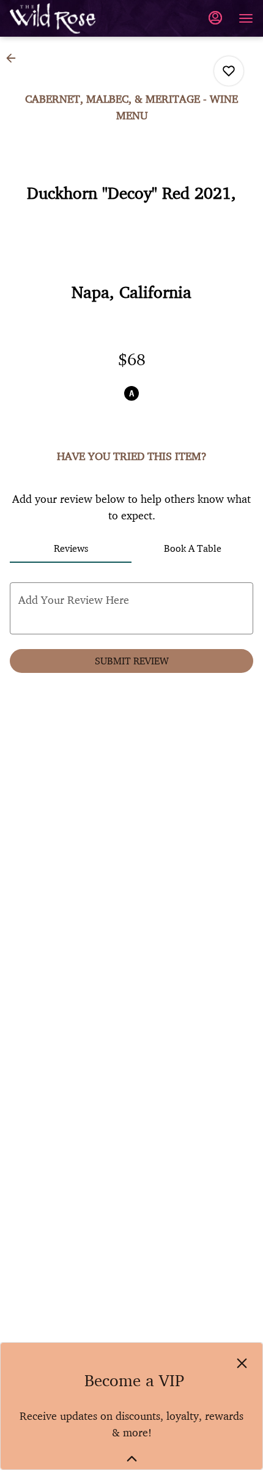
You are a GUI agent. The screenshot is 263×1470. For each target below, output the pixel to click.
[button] (14, 58)
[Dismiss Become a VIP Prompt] (241, 1363)
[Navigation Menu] (245, 18)
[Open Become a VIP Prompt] (132, 1458)
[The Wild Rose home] (65, 18)
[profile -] (215, 17)
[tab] (71, 548)
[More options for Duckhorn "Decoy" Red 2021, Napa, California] (228, 71)
